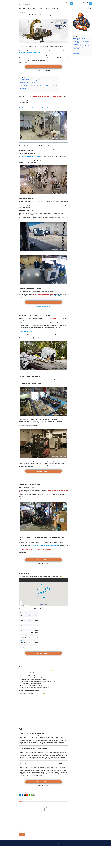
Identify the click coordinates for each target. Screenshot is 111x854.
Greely (21, 630)
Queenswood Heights (24, 642)
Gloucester (22, 627)
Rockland (22, 645)
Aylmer (21, 618)
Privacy (47, 850)
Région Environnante (61, 58)
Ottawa (21, 640)
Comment (21, 815)
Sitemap (58, 850)
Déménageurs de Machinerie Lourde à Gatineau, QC (33, 675)
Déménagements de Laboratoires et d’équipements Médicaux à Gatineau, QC (38, 681)
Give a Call (85, 2)
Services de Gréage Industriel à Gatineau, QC (32, 677)
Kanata (21, 635)
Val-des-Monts (22, 647)
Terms (51, 850)
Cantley (21, 622)
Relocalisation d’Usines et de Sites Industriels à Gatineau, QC (35, 679)
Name (20, 807)
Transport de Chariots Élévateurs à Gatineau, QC (32, 683)
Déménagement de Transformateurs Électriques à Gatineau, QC (35, 687)
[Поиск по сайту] (90, 8)
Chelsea (21, 625)
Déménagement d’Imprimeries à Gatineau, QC (32, 685)
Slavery (54, 850)
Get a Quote (66, 2)
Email (45, 807)
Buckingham (22, 620)
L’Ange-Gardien (23, 637)
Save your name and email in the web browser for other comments (33, 813)
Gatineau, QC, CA (51, 58)
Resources (63, 850)
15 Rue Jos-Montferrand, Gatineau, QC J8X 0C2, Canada (31, 693)
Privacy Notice (23, 830)
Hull (20, 632)
